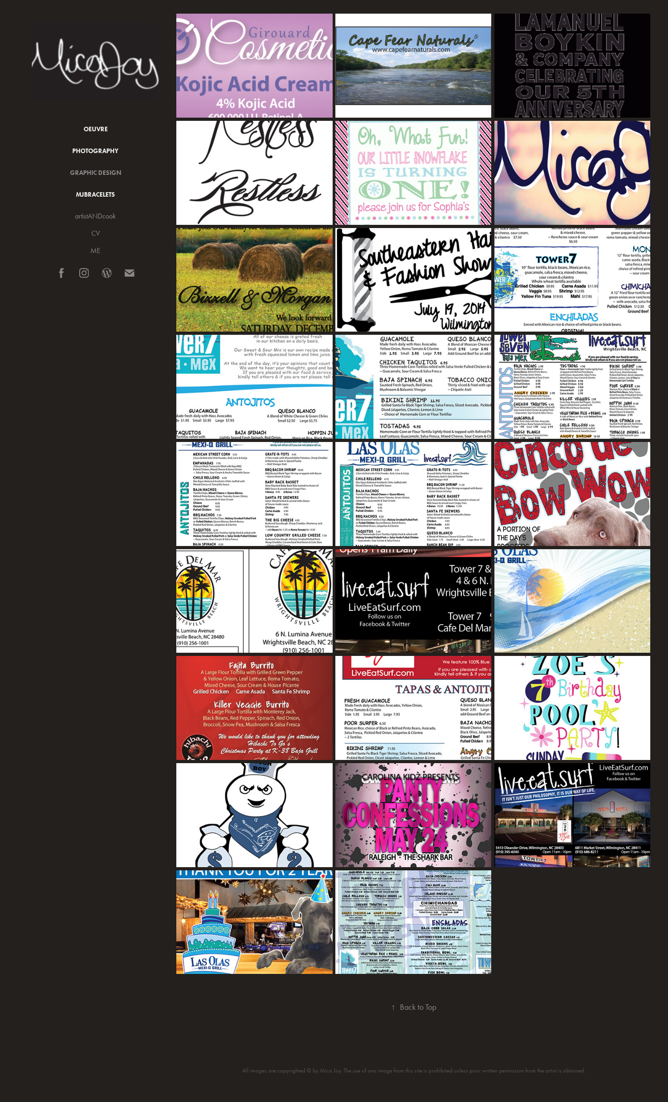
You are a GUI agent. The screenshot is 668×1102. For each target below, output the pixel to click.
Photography (95, 151)
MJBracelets (95, 195)
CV (95, 233)
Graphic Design (95, 173)
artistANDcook (95, 216)
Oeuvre (96, 129)
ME (95, 250)
